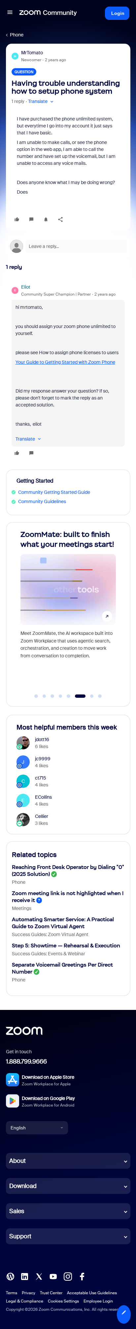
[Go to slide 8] (100, 696)
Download (23, 1186)
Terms (11, 1293)
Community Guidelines (42, 501)
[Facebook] (82, 1276)
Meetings (21, 908)
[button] (10, 13)
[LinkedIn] (24, 1276)
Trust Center (51, 1293)
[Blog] (10, 1276)
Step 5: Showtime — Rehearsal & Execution (66, 945)
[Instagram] (67, 1276)
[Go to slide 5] (69, 696)
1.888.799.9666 (26, 1062)
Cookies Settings (63, 1301)
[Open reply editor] (68, 246)
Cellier (41, 816)
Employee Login (98, 1301)
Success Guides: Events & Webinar (48, 954)
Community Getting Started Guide (54, 492)
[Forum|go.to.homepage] (48, 13)
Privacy (28, 1293)
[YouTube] (53, 1276)
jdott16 (42, 739)
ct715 (40, 778)
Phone (16, 35)
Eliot (25, 287)
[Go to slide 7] (88, 696)
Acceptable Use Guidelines (92, 1293)
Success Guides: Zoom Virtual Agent (50, 934)
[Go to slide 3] (52, 696)
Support (20, 1236)
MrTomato (32, 53)
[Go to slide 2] (44, 696)
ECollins (43, 797)
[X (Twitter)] (39, 1276)
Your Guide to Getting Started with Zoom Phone (65, 362)
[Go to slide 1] (36, 696)
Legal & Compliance (24, 1301)
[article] (68, 371)
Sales (16, 1211)
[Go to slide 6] (77, 696)
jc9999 (43, 759)
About (17, 1161)
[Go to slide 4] (60, 696)
